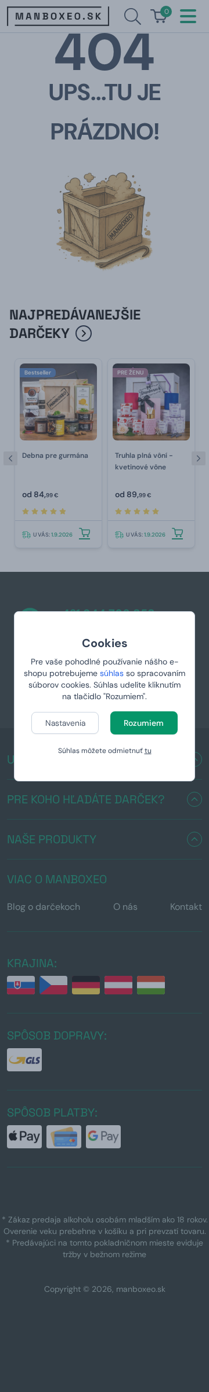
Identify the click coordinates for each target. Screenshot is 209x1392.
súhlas (112, 673)
